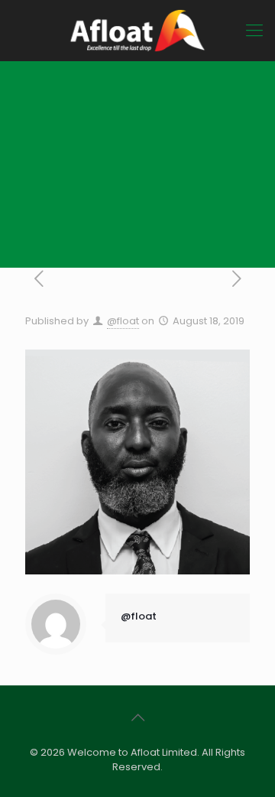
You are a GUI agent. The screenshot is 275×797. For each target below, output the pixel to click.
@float (123, 321)
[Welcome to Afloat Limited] (137, 31)
